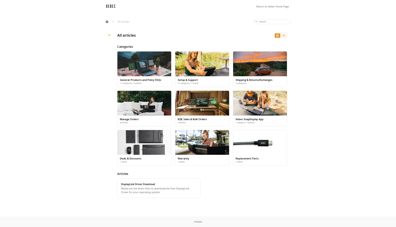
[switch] (280, 35)
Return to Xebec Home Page (272, 6)
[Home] (107, 22)
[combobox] (272, 21)
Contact (198, 221)
